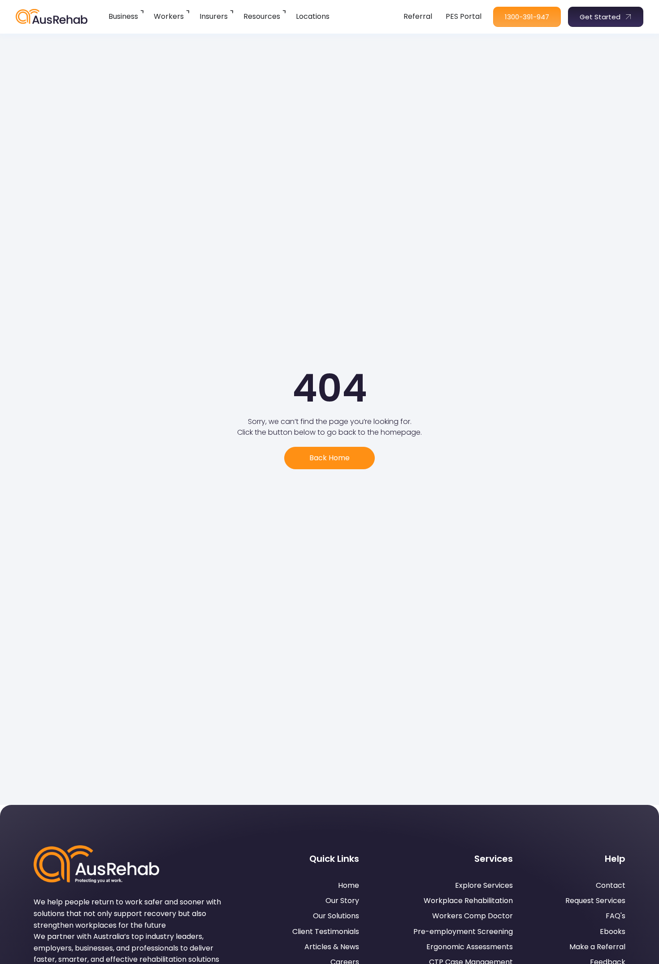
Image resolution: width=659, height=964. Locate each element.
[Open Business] (143, 11)
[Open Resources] (285, 11)
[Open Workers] (188, 11)
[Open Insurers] (232, 11)
